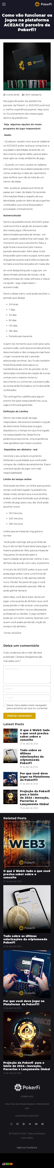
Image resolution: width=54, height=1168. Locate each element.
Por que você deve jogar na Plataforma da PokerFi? (35, 777)
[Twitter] (30, 1124)
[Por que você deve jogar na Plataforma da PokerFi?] (27, 952)
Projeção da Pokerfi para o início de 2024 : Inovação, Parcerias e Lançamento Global (35, 798)
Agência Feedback (27, 1147)
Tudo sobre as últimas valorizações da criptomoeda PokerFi (32, 756)
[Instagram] (11, 1124)
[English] (4, 1163)
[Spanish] (11, 1163)
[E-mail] (42, 1124)
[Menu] (3, 4)
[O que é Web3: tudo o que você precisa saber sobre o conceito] (27, 822)
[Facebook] (17, 1124)
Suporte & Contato (27, 1116)
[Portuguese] (7, 1163)
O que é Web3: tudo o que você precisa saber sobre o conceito (35, 734)
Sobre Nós (27, 1096)
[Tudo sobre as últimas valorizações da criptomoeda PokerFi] (27, 887)
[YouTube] (36, 1124)
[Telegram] (24, 1124)
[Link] (43, 4)
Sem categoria (33, 94)
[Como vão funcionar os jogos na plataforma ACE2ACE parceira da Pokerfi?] (27, 44)
